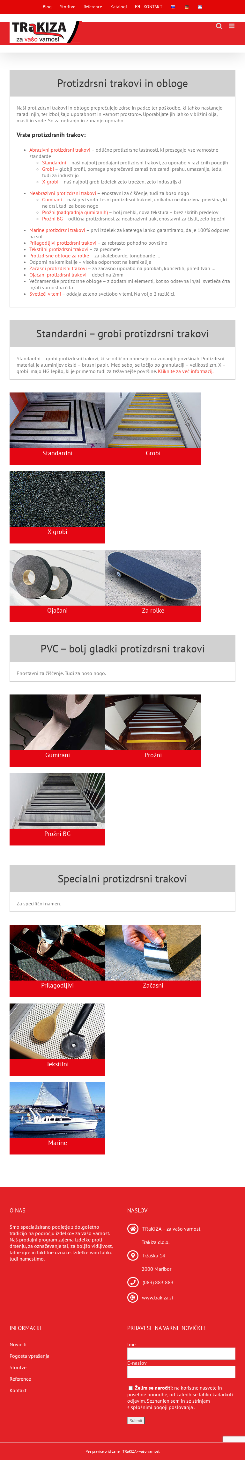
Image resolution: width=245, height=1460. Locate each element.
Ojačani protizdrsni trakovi (57, 274)
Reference (20, 1379)
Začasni (153, 985)
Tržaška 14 (153, 1255)
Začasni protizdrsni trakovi (58, 268)
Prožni (153, 755)
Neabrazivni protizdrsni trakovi (62, 193)
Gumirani (52, 199)
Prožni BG (52, 218)
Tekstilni (57, 1064)
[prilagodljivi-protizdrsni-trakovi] (57, 927)
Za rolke (153, 610)
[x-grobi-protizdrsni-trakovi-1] (57, 474)
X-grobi (50, 181)
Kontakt (18, 1390)
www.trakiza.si (157, 1297)
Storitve (18, 1367)
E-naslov (137, 1363)
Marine (57, 1143)
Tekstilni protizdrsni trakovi (58, 249)
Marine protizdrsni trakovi (57, 230)
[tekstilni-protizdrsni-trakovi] (57, 1006)
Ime (131, 1344)
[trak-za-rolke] (153, 552)
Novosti (18, 1344)
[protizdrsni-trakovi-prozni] (57, 776)
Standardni (54, 162)
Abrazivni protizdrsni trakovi (59, 150)
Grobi (48, 169)
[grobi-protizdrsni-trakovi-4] (153, 395)
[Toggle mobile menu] (232, 26)
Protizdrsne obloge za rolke (59, 255)
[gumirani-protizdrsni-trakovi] (57, 697)
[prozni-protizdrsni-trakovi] (153, 697)
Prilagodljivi (57, 985)
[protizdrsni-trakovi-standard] (57, 395)
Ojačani (57, 610)
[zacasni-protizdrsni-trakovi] (153, 927)
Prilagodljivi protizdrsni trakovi (62, 243)
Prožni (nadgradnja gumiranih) (75, 212)
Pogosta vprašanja (29, 1356)
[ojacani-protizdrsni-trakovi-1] (57, 552)
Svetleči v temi (45, 294)
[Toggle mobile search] (219, 26)
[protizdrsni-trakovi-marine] (57, 1085)
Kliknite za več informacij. (185, 371)
